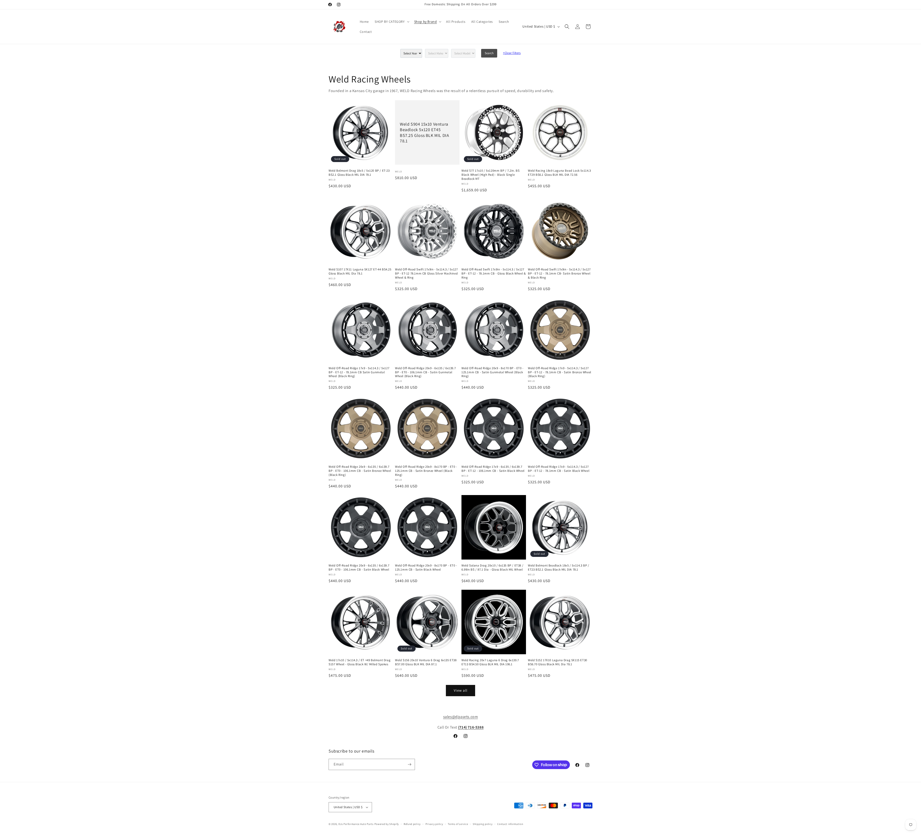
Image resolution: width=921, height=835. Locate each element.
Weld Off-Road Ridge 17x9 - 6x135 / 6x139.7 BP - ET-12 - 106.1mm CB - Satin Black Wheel (493, 469)
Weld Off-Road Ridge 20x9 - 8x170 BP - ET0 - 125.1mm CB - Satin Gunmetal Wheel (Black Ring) (492, 372)
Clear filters (511, 53)
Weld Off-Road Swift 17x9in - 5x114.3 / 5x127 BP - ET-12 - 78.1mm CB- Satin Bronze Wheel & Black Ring (559, 274)
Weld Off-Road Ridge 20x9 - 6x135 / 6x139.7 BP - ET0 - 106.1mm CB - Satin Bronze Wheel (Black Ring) (360, 471)
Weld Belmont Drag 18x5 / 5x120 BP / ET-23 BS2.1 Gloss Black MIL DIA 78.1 (359, 173)
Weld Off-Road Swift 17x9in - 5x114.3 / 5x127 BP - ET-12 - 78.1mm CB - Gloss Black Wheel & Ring (493, 274)
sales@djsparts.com (460, 716)
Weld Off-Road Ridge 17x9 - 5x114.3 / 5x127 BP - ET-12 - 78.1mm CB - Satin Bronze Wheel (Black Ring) (559, 372)
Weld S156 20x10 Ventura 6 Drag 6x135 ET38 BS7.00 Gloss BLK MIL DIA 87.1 (426, 662)
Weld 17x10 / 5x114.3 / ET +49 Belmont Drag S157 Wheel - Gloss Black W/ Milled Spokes (359, 662)
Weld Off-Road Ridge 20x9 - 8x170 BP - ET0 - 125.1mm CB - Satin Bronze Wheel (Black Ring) (426, 471)
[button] (391, 22)
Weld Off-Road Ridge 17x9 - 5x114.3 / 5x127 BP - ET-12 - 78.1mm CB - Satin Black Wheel (558, 469)
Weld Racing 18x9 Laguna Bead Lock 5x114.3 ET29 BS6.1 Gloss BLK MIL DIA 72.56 (559, 173)
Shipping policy (483, 824)
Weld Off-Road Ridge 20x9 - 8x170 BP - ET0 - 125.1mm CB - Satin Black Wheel (426, 568)
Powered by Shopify (386, 824)
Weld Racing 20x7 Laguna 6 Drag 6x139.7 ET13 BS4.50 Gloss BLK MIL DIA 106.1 (490, 662)
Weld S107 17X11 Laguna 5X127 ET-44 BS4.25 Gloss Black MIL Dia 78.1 (360, 271)
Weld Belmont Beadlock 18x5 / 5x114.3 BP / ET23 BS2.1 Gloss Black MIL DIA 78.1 (558, 568)
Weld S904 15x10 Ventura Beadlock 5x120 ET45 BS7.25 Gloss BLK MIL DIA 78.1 (424, 132)
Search (489, 53)
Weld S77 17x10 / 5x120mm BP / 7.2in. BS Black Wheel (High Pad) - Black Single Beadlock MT (490, 175)
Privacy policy (434, 824)
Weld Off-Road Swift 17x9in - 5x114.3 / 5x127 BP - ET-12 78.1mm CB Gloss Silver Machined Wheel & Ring (426, 274)
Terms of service (458, 824)
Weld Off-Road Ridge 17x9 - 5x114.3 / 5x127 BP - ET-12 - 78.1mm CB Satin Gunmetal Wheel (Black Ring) (359, 372)
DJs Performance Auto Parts (356, 824)
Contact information (510, 824)
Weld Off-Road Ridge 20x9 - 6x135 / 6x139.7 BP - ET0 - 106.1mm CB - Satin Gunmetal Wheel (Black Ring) (425, 372)
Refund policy (412, 824)
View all (460, 690)
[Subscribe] (409, 764)
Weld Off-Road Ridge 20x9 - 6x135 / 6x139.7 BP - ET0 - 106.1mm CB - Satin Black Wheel (359, 568)
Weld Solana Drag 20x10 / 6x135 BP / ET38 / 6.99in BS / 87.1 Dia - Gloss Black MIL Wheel (492, 568)
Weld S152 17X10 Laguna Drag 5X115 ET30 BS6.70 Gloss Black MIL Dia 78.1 (557, 662)
